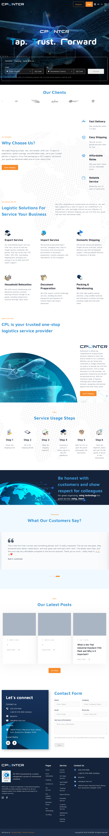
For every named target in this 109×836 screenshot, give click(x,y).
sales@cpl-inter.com (17, 720)
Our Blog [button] (54, 670)
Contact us (11, 704)
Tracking (48, 780)
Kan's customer (70, 559)
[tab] (8, 62)
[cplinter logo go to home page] (13, 4)
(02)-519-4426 (15, 709)
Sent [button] (59, 745)
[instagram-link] (8, 743)
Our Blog (48, 814)
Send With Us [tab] (28, 61)
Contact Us (49, 784)
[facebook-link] (7, 798)
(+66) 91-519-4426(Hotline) (21, 712)
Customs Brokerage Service (63, 807)
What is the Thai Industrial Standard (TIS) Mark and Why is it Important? (89, 649)
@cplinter (13, 716)
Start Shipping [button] (10, 167)
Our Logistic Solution (48, 796)
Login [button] (89, 4)
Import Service (65, 794)
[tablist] (54, 62)
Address (9, 725)
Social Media (12, 737)
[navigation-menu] (105, 4)
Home (47, 770)
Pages (48, 765)
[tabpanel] (54, 72)
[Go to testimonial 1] (50, 576)
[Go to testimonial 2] (54, 576)
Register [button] (78, 4)
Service (63, 765)
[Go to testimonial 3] (59, 576)
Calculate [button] (96, 71)
